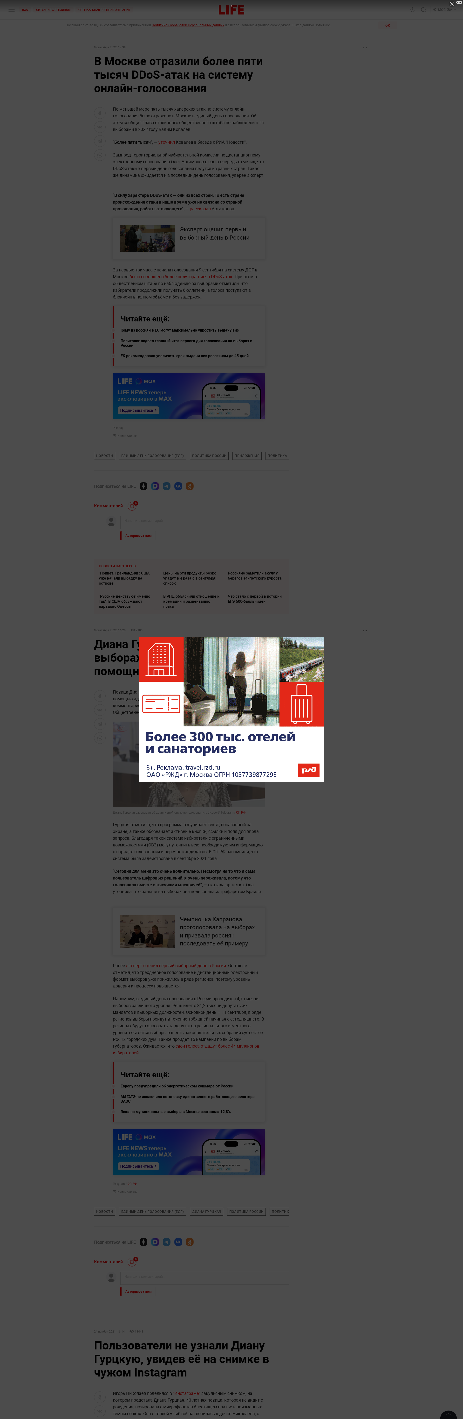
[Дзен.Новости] (143, 486)
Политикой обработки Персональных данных (188, 25)
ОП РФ (240, 812)
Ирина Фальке (127, 435)
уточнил (166, 142)
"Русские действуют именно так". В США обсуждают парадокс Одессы (124, 601)
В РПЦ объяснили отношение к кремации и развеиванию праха (191, 601)
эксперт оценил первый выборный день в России (175, 965)
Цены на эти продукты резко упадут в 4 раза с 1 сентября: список (189, 578)
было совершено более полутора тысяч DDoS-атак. (182, 276)
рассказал (200, 209)
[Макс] (155, 486)
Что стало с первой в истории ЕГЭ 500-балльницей (255, 599)
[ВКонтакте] (178, 486)
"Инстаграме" (186, 1393)
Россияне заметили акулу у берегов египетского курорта (255, 575)
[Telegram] (166, 486)
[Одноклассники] (190, 486)
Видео (241, 699)
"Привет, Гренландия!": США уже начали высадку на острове (124, 578)
